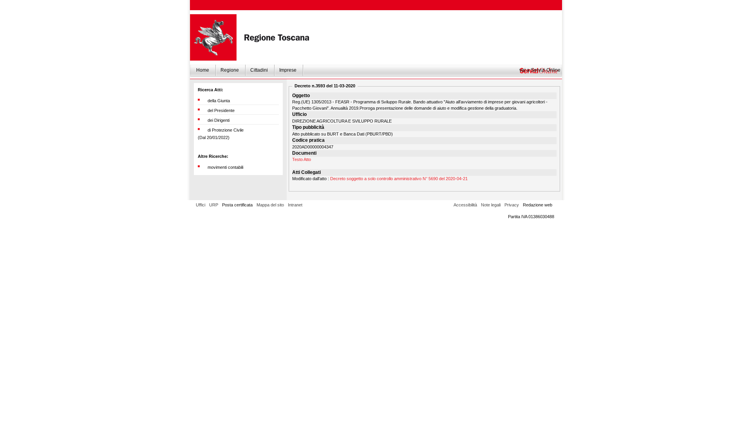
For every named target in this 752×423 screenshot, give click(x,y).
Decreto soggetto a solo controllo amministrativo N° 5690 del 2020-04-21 (399, 178)
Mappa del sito (270, 204)
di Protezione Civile (226, 130)
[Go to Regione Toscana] (213, 37)
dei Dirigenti (219, 120)
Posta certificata (237, 204)
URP (213, 204)
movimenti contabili (225, 167)
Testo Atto (301, 159)
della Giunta (219, 100)
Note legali (491, 204)
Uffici (200, 204)
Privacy (511, 204)
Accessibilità (465, 204)
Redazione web (537, 204)
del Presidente (221, 110)
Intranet (295, 204)
